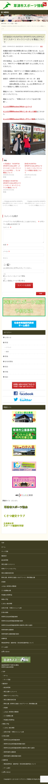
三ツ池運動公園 (6, 590)
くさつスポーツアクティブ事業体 (21, 779)
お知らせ (8, 337)
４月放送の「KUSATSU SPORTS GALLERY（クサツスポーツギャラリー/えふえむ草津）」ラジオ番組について (12, 168)
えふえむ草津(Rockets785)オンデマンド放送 (19, 119)
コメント (7, 227)
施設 (6, 377)
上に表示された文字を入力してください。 (18, 268)
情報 (6, 372)
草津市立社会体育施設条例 (9, 616)
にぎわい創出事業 (6, 603)
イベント (8, 347)
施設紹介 (4, 556)
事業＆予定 (4, 599)
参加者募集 (9, 361)
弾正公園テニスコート (8, 564)
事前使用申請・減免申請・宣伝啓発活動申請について (17, 643)
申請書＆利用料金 (6, 595)
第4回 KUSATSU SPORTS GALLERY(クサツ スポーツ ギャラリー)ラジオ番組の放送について (33, 168)
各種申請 (4, 638)
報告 (6, 367)
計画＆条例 (4, 612)
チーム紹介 (4, 647)
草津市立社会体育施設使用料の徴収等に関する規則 (16, 625)
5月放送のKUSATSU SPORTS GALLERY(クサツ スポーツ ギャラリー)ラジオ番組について (13, 203)
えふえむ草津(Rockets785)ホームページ (17, 106)
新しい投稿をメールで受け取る (14, 281)
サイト (5, 258)
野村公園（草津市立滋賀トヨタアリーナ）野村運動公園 (18, 577)
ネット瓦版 (4, 551)
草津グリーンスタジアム (8, 568)
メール (6, 251)
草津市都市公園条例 (7, 629)
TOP (2, 543)
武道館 (3, 582)
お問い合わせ (5, 651)
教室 (7, 351)
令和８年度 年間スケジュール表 (11, 608)
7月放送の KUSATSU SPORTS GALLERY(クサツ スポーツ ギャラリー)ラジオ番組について (35, 203)
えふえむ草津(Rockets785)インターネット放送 (20, 111)
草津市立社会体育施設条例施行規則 (12, 621)
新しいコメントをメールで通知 (14, 276)
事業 (41, 46)
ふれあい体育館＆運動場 (8, 586)
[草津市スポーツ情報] (24, 6)
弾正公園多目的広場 (7, 573)
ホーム (3, 547)
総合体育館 (4, 560)
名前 (5, 245)
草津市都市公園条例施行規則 (10, 634)
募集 (6, 356)
